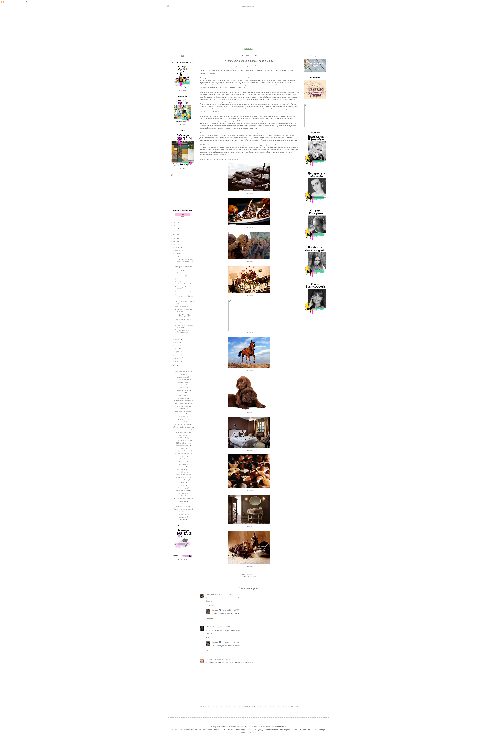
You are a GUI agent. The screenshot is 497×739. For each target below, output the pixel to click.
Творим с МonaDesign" (181, 430)
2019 (175, 222)
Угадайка (182, 456)
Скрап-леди (210, 594)
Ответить (209, 601)
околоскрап (182, 517)
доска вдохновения (182, 474)
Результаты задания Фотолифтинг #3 (182, 331)
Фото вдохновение (252, 576)
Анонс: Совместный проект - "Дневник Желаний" (184, 283)
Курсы (182, 448)
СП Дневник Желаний (182, 451)
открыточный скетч (182, 424)
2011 (175, 365)
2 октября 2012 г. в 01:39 (230, 642)
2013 (175, 241)
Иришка (215, 610)
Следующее (203, 706)
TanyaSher (209, 659)
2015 (175, 235)
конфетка (182, 409)
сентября (178, 336)
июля (177, 342)
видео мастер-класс (182, 490)
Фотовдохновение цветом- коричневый (184, 326)
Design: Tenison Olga (249, 732)
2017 (175, 229)
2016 (175, 232)
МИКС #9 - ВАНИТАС (182, 306)
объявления (182, 398)
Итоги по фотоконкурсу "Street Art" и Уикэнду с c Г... (184, 296)
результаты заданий (182, 372)
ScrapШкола (182, 395)
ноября (177, 250)
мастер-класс (182, 377)
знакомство (182, 514)
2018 (175, 225)
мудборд (182, 467)
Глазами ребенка (182, 480)
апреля (177, 351)
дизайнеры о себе (182, 406)
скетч (182, 374)
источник (237, 102)
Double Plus (182, 472)
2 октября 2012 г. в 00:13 (230, 610)
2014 (175, 238)
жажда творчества (182, 445)
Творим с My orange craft (182, 509)
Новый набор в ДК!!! (181, 276)
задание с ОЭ (182, 438)
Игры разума (182, 419)
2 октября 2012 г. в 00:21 (221, 627)
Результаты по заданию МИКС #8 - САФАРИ (183, 315)
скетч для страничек (182, 379)
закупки (182, 435)
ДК (182, 504)
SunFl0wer (182, 387)
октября (178, 253)
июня (177, 345)
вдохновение (182, 382)
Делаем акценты (180, 279)
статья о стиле (182, 461)
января (177, 361)
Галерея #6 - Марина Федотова (181, 272)
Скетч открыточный (182, 506)
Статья (182, 485)
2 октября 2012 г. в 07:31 (222, 659)
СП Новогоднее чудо (182, 443)
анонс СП (182, 512)
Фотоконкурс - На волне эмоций (183, 288)
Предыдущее (294, 706)
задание (182, 385)
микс (182, 422)
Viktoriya (209, 627)
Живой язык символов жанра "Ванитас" (184, 310)
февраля (178, 358)
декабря (178, 247)
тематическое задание (182, 401)
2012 (175, 244)
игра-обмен (182, 464)
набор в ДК (182, 459)
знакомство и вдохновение (182, 498)
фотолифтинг (182, 469)
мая (176, 348)
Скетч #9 (178, 256)
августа (178, 339)
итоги (182, 393)
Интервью (182, 482)
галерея (182, 414)
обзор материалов (182, 477)
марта (177, 355)
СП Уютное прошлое (182, 453)
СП (182, 496)
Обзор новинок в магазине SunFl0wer (183, 267)
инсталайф (182, 493)
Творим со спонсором (182, 411)
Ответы (211, 605)
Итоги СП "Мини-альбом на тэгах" (184, 302)
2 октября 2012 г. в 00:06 (223, 594)
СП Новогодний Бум (182, 403)
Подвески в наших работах (184, 319)
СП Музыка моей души (182, 440)
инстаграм (182, 501)
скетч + (182, 519)
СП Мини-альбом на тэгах (182, 427)
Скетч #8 (178, 322)
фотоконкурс (182, 488)
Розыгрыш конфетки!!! (183, 292)
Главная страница (249, 706)
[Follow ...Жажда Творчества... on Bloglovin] (182, 216)
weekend (182, 416)
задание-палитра (182, 390)
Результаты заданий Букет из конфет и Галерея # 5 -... (184, 261)
